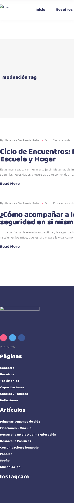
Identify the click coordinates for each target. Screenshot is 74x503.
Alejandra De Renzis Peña (21, 140)
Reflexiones (9, 400)
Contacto (7, 368)
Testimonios (9, 381)
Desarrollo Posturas (15, 441)
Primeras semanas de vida (20, 421)
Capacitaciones (12, 387)
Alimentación (10, 467)
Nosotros (7, 374)
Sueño (5, 460)
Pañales (6, 454)
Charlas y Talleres (14, 394)
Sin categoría (61, 140)
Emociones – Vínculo (16, 428)
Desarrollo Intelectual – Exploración (28, 434)
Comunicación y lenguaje (19, 447)
